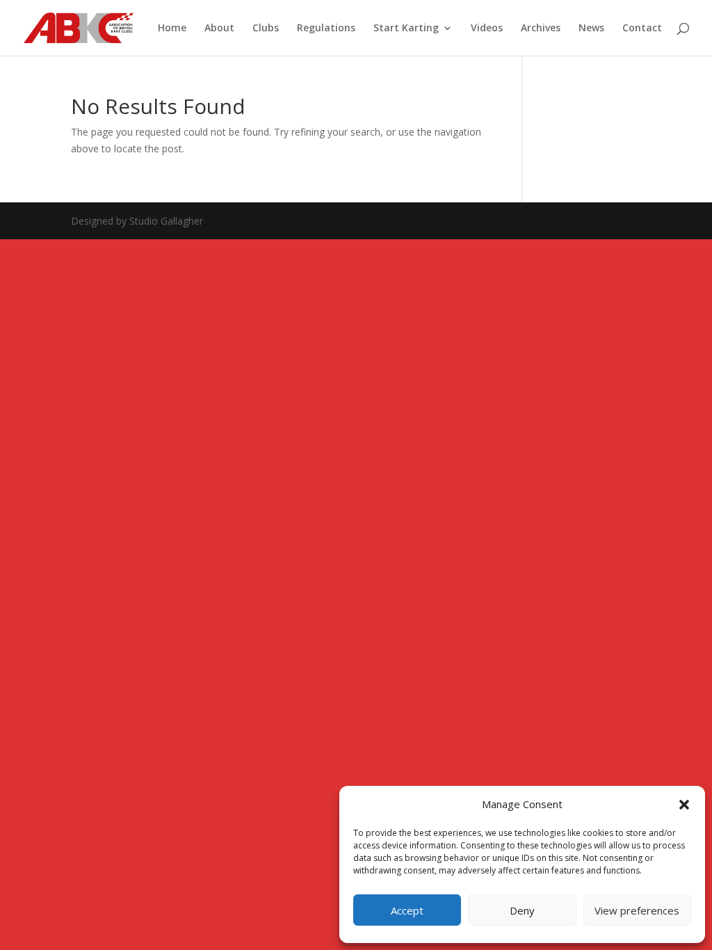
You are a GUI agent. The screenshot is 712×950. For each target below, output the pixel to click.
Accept (407, 910)
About (219, 28)
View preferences (636, 910)
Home (172, 28)
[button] (684, 805)
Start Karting (406, 28)
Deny (522, 910)
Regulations (326, 28)
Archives (540, 28)
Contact (642, 28)
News (591, 28)
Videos (487, 28)
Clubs (265, 28)
